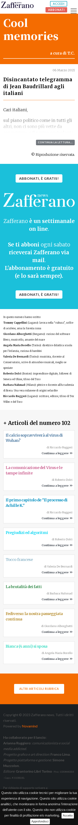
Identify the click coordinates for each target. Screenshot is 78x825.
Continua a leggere (56, 453)
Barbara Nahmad (14, 384)
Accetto (68, 815)
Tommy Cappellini (15, 322)
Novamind (29, 726)
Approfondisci (40, 821)
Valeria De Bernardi (16, 356)
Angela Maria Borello (17, 345)
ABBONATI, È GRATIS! (39, 178)
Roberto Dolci (12, 373)
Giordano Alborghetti (17, 334)
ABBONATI (56, 10)
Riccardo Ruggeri (14, 396)
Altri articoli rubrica (39, 688)
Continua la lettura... (55, 142)
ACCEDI (59, 3)
